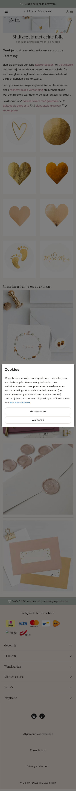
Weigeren (38, 419)
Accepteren (38, 411)
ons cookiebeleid (20, 402)
